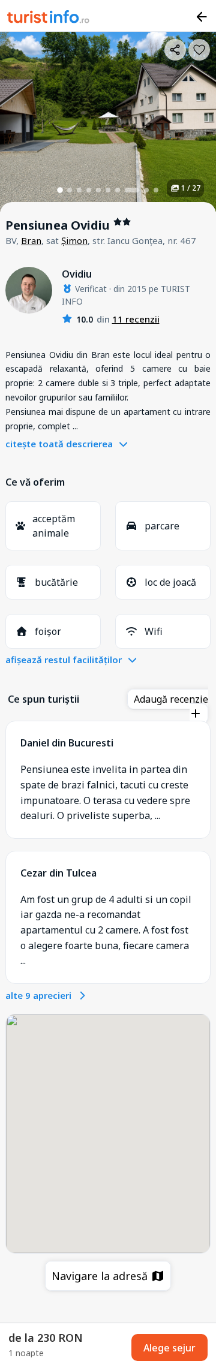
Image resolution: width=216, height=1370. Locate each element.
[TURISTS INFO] (48, 18)
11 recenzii (136, 319)
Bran (31, 240)
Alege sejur (169, 1347)
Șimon (74, 240)
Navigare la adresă (101, 1276)
